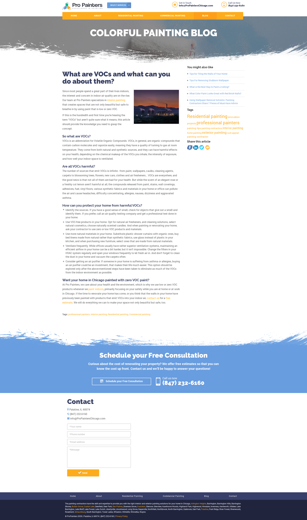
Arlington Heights (198, 503)
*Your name (75, 426)
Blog (205, 16)
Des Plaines (118, 506)
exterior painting (214, 132)
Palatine (204, 509)
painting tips (194, 128)
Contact (230, 16)
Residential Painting (130, 16)
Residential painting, (118, 314)
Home (74, 16)
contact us (153, 298)
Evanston (141, 506)
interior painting (116, 100)
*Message (74, 449)
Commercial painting (139, 314)
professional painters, (79, 314)
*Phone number (77, 434)
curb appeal (233, 132)
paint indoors (95, 289)
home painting (194, 132)
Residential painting (207, 116)
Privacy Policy (121, 516)
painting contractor (197, 136)
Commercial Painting (172, 16)
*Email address (77, 441)
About (97, 16)
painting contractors (211, 128)
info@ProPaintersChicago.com (196, 5)
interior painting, (99, 314)
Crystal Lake (89, 506)
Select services (118, 5)
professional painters (218, 123)
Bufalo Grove (77, 506)
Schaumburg (80, 512)
